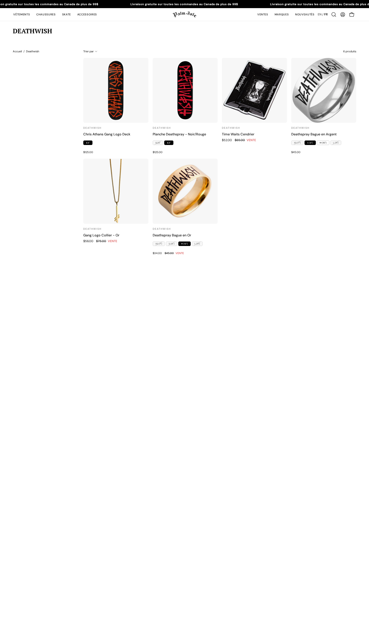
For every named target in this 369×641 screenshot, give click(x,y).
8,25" (157, 142)
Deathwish (92, 128)
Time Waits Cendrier (238, 134)
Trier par (88, 51)
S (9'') (310, 142)
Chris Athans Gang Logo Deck (106, 134)
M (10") (323, 142)
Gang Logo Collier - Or (101, 235)
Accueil (17, 51)
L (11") (335, 142)
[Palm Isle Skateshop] (184, 15)
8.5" (88, 142)
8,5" (169, 142)
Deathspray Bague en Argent (314, 134)
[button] (21, 14)
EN (320, 14)
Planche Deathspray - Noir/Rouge (179, 134)
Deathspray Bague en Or (172, 235)
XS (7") (297, 142)
